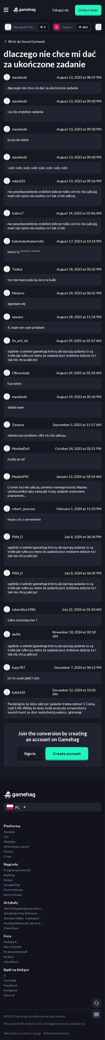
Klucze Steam (13, 895)
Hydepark (10, 942)
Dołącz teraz (88, 10)
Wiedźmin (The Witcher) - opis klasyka (23, 913)
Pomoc (8, 851)
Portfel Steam (13, 890)
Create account (67, 753)
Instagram (10, 990)
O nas (7, 856)
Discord (9, 995)
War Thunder (13, 947)
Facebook (10, 985)
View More (11, 928)
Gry (6, 837)
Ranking (9, 875)
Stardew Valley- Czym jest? (22, 918)
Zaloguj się (60, 10)
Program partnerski (17, 870)
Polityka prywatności (56, 1033)
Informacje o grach (16, 846)
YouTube (10, 980)
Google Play (12, 885)
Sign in (30, 753)
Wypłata (9, 841)
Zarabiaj (9, 832)
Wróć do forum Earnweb (26, 41)
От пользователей (15, 952)
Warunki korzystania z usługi (22, 1033)
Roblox (8, 957)
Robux (8, 880)
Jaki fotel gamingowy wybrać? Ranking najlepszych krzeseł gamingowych (23, 908)
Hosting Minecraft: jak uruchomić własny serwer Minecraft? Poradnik (23, 923)
